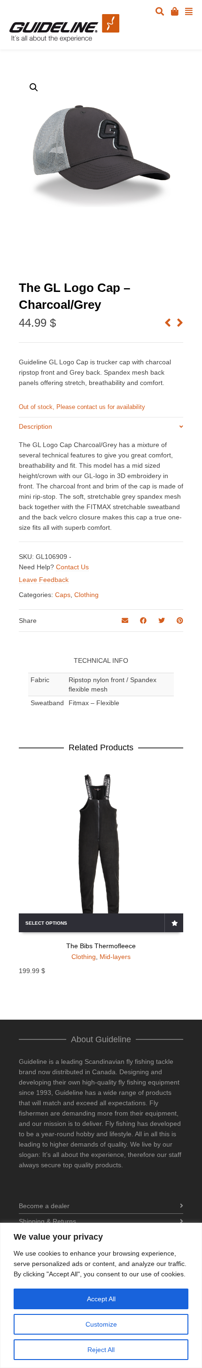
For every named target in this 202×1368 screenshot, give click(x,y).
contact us (91, 406)
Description (35, 426)
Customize (101, 1324)
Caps (62, 594)
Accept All (101, 1299)
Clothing (86, 594)
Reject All (101, 1349)
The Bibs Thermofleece (101, 946)
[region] (101, 1295)
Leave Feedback (44, 579)
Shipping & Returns (47, 1221)
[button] (33, 87)
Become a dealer (44, 1206)
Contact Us (72, 567)
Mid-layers (115, 956)
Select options (46, 923)
